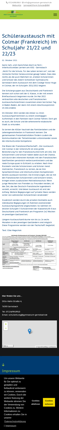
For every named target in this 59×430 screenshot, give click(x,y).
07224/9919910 (14, 2)
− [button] (6, 328)
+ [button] (6, 324)
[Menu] (55, 15)
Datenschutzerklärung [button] (15, 421)
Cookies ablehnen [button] (35, 402)
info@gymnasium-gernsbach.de (38, 2)
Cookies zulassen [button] (49, 402)
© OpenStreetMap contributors (46, 347)
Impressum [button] (10, 426)
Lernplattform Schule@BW (36, 5)
